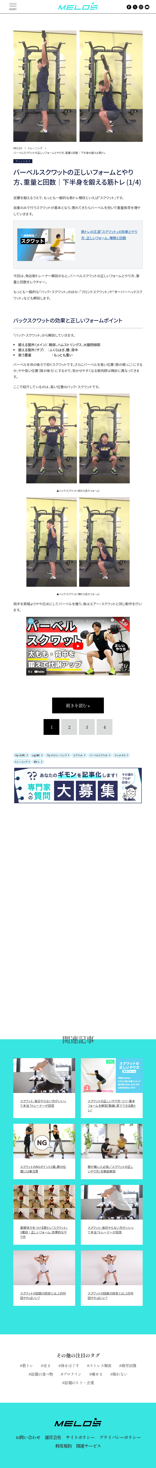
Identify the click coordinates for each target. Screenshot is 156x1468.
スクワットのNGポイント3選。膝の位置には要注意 (43, 1168)
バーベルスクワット (98, 755)
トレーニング (21, 761)
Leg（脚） (36, 755)
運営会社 (53, 1437)
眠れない (120, 1374)
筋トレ (37, 761)
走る (47, 1365)
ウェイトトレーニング (57, 755)
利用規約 (63, 1445)
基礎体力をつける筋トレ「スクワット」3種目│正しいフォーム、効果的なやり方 (44, 1232)
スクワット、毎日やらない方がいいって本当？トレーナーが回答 (43, 1103)
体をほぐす (70, 1365)
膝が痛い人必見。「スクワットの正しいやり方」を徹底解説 (110, 1168)
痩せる (97, 1374)
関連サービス (88, 1445)
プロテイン (72, 1374)
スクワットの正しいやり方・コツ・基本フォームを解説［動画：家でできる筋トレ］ (112, 1105)
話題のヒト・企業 (79, 1382)
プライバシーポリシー (120, 1437)
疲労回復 (129, 1365)
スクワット (78, 755)
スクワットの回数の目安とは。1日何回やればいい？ (43, 1295)
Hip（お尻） (20, 755)
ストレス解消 (100, 1365)
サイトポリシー (80, 1437)
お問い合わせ (27, 1437)
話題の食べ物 (42, 1374)
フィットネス (120, 755)
